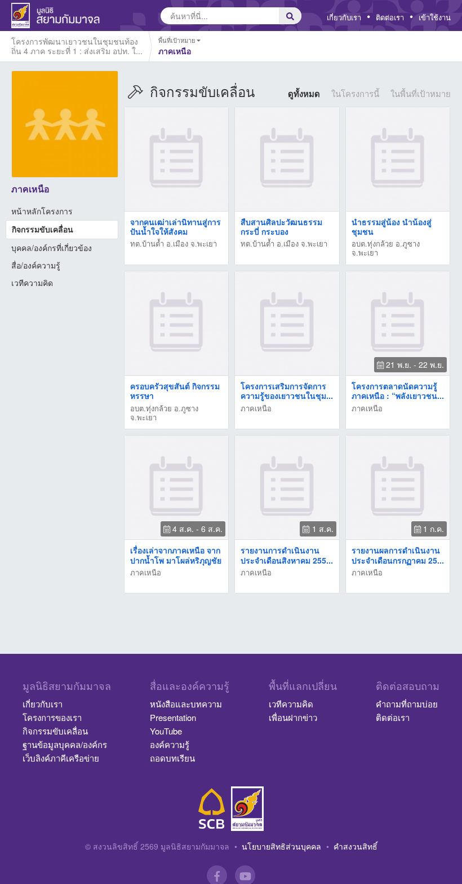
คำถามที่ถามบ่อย (407, 704)
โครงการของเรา (52, 717)
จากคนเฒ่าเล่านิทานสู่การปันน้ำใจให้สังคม (175, 226)
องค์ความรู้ (169, 744)
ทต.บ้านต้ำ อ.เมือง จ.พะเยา (173, 243)
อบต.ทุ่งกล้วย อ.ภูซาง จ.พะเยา (386, 248)
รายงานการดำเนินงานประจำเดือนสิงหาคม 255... (287, 554)
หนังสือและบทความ (186, 704)
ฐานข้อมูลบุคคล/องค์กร (65, 744)
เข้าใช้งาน (435, 17)
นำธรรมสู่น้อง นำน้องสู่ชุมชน (392, 226)
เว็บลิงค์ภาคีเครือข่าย (61, 758)
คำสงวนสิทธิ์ (355, 846)
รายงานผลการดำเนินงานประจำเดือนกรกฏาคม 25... (398, 554)
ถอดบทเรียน (172, 758)
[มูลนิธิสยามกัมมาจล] (247, 808)
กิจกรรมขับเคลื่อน (42, 229)
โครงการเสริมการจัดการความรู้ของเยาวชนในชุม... (287, 390)
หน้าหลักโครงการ (42, 211)
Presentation (173, 717)
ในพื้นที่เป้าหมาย (420, 93)
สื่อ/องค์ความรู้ (35, 265)
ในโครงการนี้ (355, 93)
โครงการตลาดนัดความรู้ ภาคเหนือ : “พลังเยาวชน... (398, 390)
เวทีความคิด (32, 282)
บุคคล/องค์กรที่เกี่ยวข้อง (51, 247)
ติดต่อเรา (390, 17)
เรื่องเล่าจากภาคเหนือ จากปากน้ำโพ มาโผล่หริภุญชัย (175, 554)
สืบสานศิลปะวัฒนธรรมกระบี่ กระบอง (281, 226)
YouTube (166, 731)
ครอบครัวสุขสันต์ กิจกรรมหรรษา (175, 390)
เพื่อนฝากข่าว (293, 717)
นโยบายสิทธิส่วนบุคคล (281, 846)
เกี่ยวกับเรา (344, 17)
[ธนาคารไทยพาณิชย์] (211, 808)
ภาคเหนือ (256, 408)
